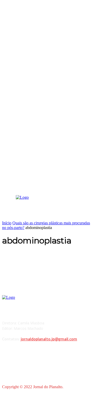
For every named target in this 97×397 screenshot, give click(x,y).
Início (6, 223)
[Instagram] (20, 352)
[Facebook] (7, 352)
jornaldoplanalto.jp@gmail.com (49, 339)
